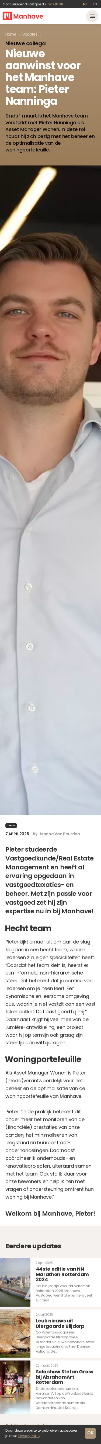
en (95, 4)
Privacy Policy (29, 1435)
